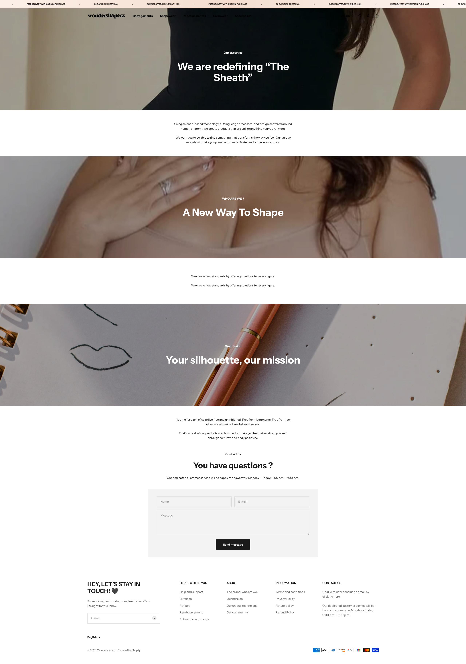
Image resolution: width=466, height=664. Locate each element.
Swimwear (220, 16)
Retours (185, 605)
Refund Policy (285, 612)
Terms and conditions (290, 592)
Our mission (235, 599)
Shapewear (167, 16)
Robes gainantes (194, 16)
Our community (237, 612)
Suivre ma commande (194, 619)
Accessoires (243, 16)
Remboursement (191, 612)
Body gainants (143, 16)
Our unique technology (242, 605)
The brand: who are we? (242, 592)
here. (337, 596)
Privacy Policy (285, 599)
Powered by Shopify (128, 650)
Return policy (285, 605)
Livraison (186, 599)
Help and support (191, 592)
